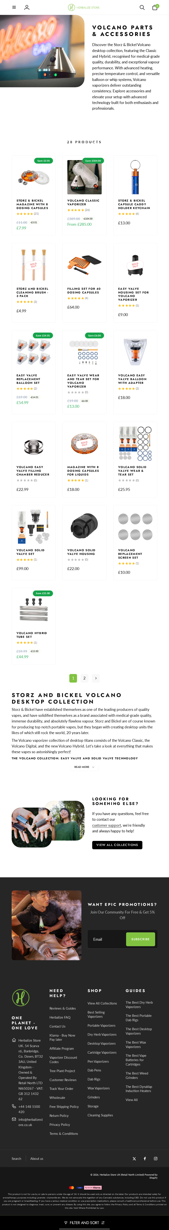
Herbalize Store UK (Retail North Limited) (122, 1174)
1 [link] (73, 678)
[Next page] (96, 678)
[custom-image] (21, 1005)
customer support (106, 825)
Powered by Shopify (151, 1176)
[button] (14, 7)
